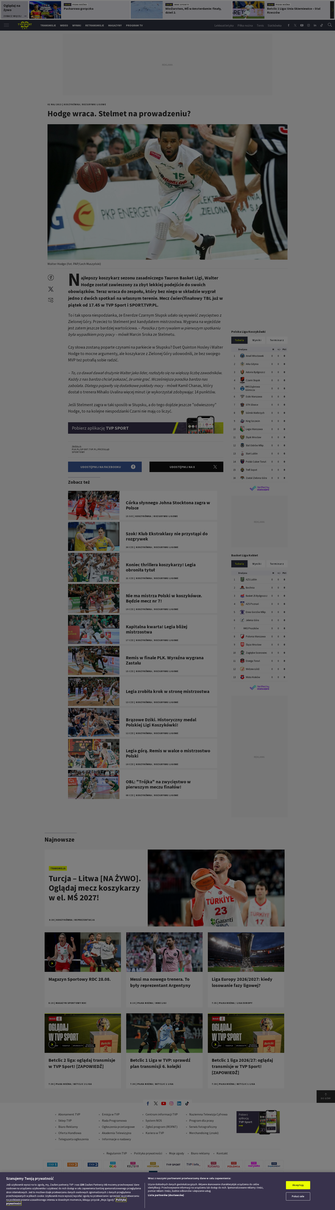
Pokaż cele (298, 1196)
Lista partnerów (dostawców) (166, 1195)
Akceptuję (298, 1185)
